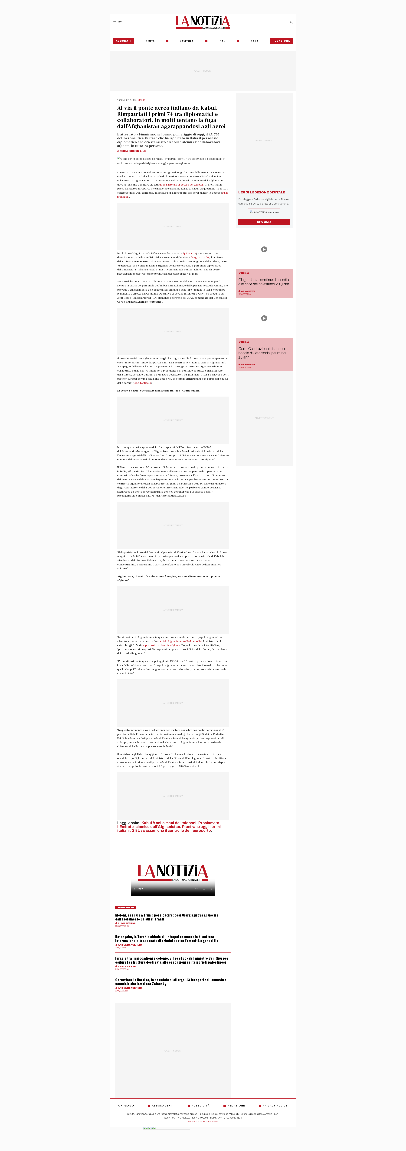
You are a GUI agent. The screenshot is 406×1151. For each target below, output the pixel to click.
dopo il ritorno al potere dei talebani (181, 184)
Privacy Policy (275, 1105)
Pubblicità (201, 1105)
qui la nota (189, 253)
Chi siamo (126, 1105)
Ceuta (150, 41)
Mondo (141, 100)
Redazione (281, 41)
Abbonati (123, 41)
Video (243, 273)
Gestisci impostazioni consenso (203, 1121)
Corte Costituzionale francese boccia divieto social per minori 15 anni (262, 353)
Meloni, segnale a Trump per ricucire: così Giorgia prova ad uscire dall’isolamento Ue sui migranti (166, 917)
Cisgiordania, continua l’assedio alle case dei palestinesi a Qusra (263, 282)
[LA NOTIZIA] (203, 22)
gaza (255, 41)
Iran (222, 41)
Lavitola (187, 41)
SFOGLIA (264, 222)
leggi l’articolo (200, 257)
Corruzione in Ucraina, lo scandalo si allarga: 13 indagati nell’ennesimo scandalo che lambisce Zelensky (171, 982)
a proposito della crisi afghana (161, 645)
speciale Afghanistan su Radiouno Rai (179, 641)
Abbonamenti (163, 1105)
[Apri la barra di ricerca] (291, 22)
